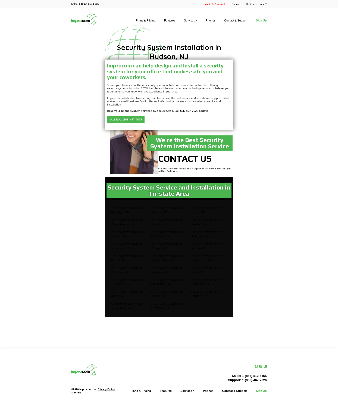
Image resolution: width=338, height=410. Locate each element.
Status (235, 4)
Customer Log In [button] (255, 4)
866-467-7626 (189, 111)
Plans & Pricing (145, 20)
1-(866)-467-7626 (254, 380)
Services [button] (189, 20)
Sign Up (261, 20)
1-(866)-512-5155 (89, 3)
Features (169, 20)
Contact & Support (235, 20)
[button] (126, 119)
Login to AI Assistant (213, 4)
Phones (210, 20)
